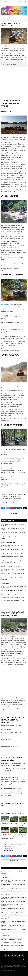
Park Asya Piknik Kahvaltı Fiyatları (18, 844)
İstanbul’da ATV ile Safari (15, 496)
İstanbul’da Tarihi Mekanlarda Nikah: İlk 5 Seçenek (12, 597)
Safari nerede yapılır (14, 500)
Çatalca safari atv (21, 494)
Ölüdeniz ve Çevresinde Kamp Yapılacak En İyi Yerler (13, 553)
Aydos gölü (14, 225)
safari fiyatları (5, 500)
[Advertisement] (14, 82)
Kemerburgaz (5, 304)
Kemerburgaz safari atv (7, 498)
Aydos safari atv (12, 494)
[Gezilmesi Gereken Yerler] (13, 1)
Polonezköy (15, 453)
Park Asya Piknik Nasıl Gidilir (8, 846)
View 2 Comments (14, 860)
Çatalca (14, 387)
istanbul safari (5, 496)
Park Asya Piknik (5, 844)
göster (14, 64)
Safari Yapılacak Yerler (6, 502)
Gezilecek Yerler (13, 20)
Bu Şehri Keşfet (4, 20)
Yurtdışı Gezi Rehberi (18, 959)
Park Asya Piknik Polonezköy (8, 850)
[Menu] (2, 1)
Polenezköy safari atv (18, 498)
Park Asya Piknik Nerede (7, 848)
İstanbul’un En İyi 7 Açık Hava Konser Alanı (11, 594)
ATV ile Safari (4, 494)
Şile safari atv (16, 502)
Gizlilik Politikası (11, 961)
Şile (9, 166)
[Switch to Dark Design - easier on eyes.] (24, 1)
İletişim (19, 961)
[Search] (26, 1)
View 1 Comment (14, 513)
